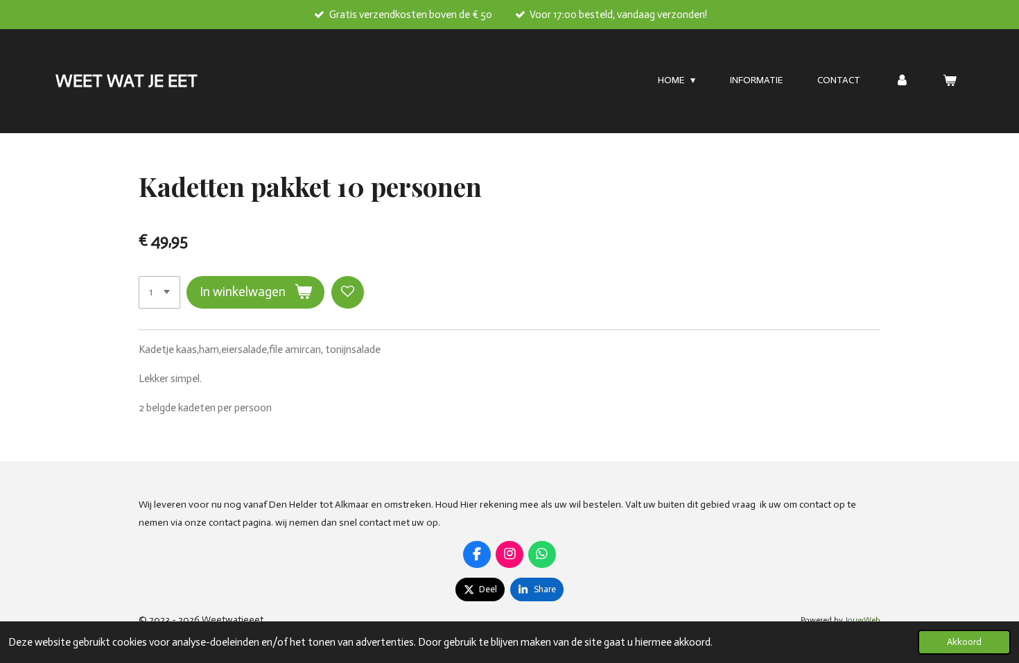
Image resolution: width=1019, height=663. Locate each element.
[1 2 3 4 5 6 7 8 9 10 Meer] (159, 292)
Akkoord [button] (964, 642)
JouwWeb (862, 620)
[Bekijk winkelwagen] (949, 80)
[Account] (902, 80)
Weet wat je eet (126, 81)
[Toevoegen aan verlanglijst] (347, 292)
